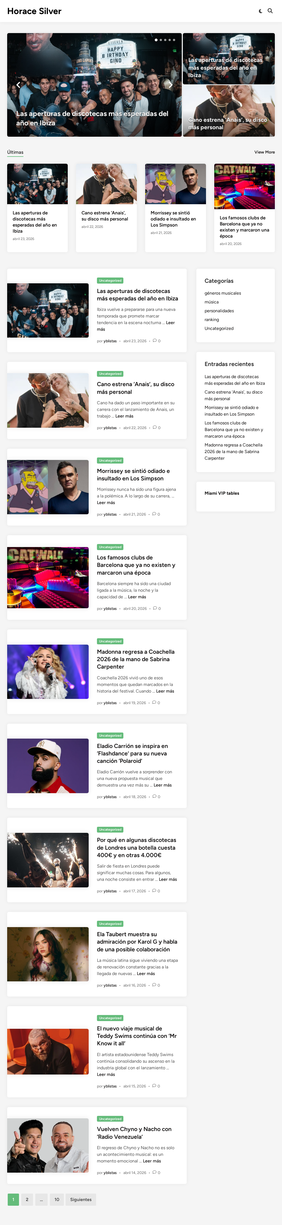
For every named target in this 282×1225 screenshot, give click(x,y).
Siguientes (80, 1199)
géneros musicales (223, 293)
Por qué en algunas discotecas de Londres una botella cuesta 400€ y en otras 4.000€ (136, 847)
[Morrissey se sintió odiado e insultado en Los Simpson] (175, 183)
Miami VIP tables (222, 493)
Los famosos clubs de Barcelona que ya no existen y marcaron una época (136, 565)
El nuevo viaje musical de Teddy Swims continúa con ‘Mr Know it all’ (137, 1036)
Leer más (124, 416)
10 (57, 1199)
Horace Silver (34, 11)
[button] (156, 40)
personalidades (219, 310)
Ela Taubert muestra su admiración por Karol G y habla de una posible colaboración (137, 942)
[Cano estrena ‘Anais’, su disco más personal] (229, 110)
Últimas (15, 152)
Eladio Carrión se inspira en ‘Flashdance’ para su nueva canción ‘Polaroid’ (132, 753)
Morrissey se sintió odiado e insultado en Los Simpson (173, 219)
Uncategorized (110, 280)
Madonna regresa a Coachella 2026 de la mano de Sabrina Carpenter (136, 659)
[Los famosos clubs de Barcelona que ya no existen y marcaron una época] (244, 186)
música (212, 302)
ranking (212, 319)
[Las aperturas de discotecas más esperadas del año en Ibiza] (94, 85)
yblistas (110, 341)
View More (264, 152)
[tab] (15, 151)
